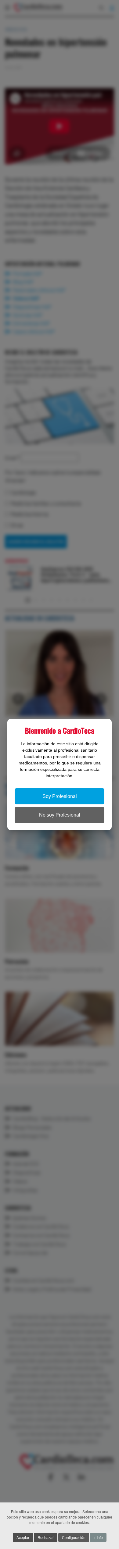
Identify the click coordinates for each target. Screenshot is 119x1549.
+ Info (98, 1537)
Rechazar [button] (46, 1537)
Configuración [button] (73, 1537)
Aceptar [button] (22, 1537)
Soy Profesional (59, 796)
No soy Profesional (59, 814)
